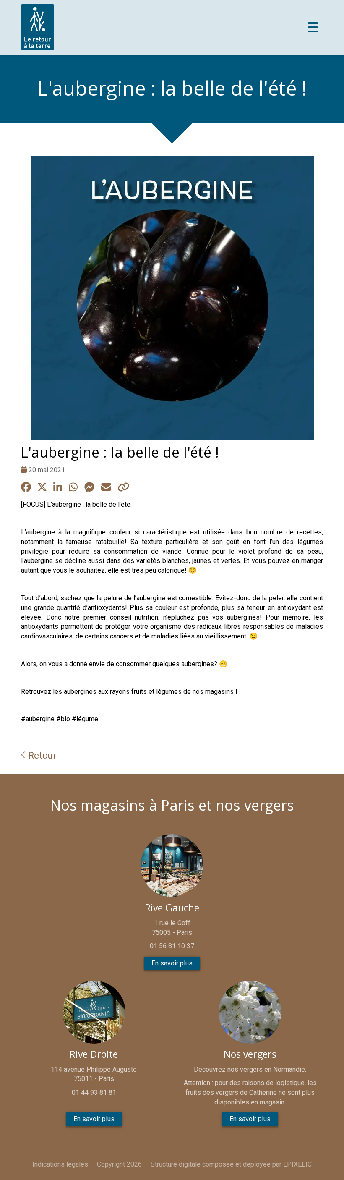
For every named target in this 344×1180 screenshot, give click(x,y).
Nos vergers (250, 1054)
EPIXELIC (297, 1164)
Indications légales (60, 1164)
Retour (41, 755)
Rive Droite (94, 1054)
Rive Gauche (172, 908)
